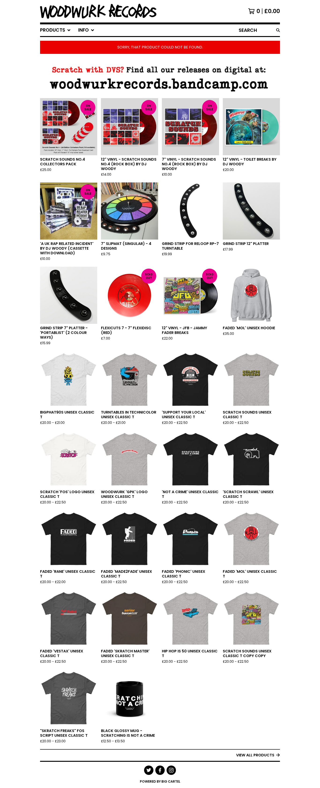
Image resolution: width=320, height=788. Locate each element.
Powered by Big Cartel (160, 781)
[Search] (278, 30)
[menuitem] (55, 30)
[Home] (98, 11)
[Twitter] (148, 770)
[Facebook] (160, 770)
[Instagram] (171, 770)
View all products (255, 755)
